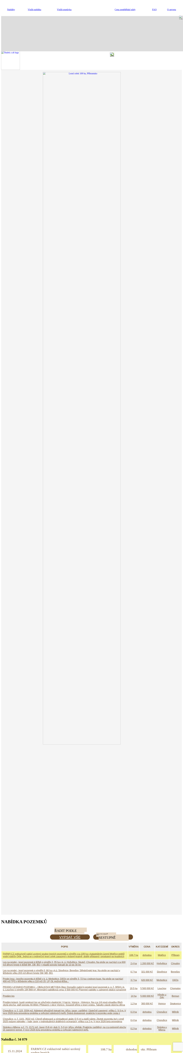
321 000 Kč (147, 972)
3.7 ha (134, 980)
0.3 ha (134, 1012)
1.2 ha (134, 1003)
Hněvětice (162, 963)
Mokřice (162, 955)
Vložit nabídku (34, 9)
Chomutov (175, 988)
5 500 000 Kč (147, 988)
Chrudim (175, 963)
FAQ (154, 9)
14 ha (134, 996)
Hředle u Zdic (162, 996)
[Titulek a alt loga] (10, 69)
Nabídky (11, 9)
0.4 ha (134, 1020)
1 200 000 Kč (147, 963)
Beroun (175, 996)
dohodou (147, 955)
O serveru (171, 9)
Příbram (175, 955)
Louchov (162, 988)
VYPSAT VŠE (69, 937)
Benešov (175, 972)
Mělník (175, 1012)
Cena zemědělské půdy (125, 9)
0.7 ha (134, 972)
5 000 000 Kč (147, 996)
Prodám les (8, 996)
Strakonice (175, 1003)
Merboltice (162, 980)
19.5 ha (133, 988)
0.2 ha (134, 1028)
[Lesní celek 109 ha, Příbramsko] (91, 743)
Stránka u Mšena (162, 1028)
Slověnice (162, 972)
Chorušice (162, 1012)
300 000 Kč (147, 1003)
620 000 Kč (147, 980)
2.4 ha (134, 963)
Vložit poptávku (64, 9)
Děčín (175, 980)
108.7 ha (133, 955)
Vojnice (162, 1003)
